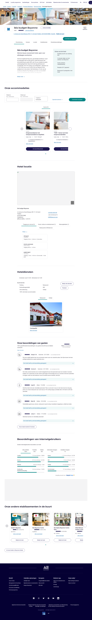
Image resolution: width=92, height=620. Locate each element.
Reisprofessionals (28, 585)
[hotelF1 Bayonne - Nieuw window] (19, 519)
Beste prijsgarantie (85, 28)
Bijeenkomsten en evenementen (31, 583)
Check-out (24, 95)
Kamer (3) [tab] (46, 107)
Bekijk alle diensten (67, 283)
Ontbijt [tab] (50, 298)
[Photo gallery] (46, 16)
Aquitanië (19, 6)
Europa (9, 6)
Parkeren (64, 288)
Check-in (10, 95)
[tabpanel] (46, 132)
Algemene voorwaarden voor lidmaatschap (58, 604)
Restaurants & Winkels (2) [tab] (46, 227)
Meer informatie (33, 330)
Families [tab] (34, 450)
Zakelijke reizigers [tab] (65, 450)
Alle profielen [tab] (25, 450)
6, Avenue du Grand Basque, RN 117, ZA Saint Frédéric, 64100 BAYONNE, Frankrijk (34, 34)
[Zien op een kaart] (46, 188)
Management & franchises (15, 583)
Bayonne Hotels (37, 6)
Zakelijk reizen (27, 580)
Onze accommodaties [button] (17, 88)
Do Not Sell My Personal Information (56, 606)
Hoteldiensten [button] (25, 272)
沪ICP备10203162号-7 (50, 610)
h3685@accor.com (53, 217)
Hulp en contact (71, 583)
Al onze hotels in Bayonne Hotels (14, 550)
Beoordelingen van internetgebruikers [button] (39, 439)
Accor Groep (11, 580)
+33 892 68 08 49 (52, 212)
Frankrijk (14, 6)
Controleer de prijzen (70, 38)
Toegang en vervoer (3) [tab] (29, 224)
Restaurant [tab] (42, 298)
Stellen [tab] (42, 450)
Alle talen (41, 585)
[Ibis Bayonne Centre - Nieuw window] (41, 519)
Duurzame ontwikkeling (14, 587)
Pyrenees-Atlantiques (28, 6)
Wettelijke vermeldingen (40, 606)
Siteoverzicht (41, 583)
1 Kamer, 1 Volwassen (38, 98)
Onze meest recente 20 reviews (27, 427)
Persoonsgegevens (74, 604)
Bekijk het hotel (20, 540)
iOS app (55, 584)
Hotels (4, 6)
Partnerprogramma (13, 589)
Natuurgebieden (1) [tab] (64, 224)
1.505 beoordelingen (29, 30)
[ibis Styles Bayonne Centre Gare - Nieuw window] (62, 519)
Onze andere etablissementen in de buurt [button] (28, 506)
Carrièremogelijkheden (14, 585)
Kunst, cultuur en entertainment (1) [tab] (47, 224)
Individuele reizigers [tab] (52, 450)
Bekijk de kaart (60, 34)
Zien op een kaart (17, 533)
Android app (56, 586)
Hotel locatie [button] (24, 166)
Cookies (30, 606)
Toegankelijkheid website (44, 580)
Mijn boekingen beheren (73, 580)
